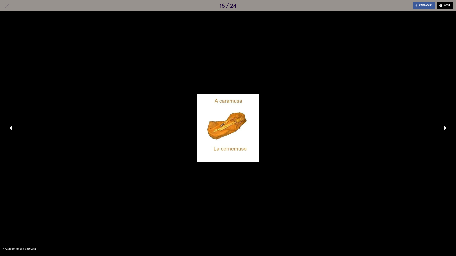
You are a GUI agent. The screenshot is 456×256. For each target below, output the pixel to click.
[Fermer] (7, 6)
